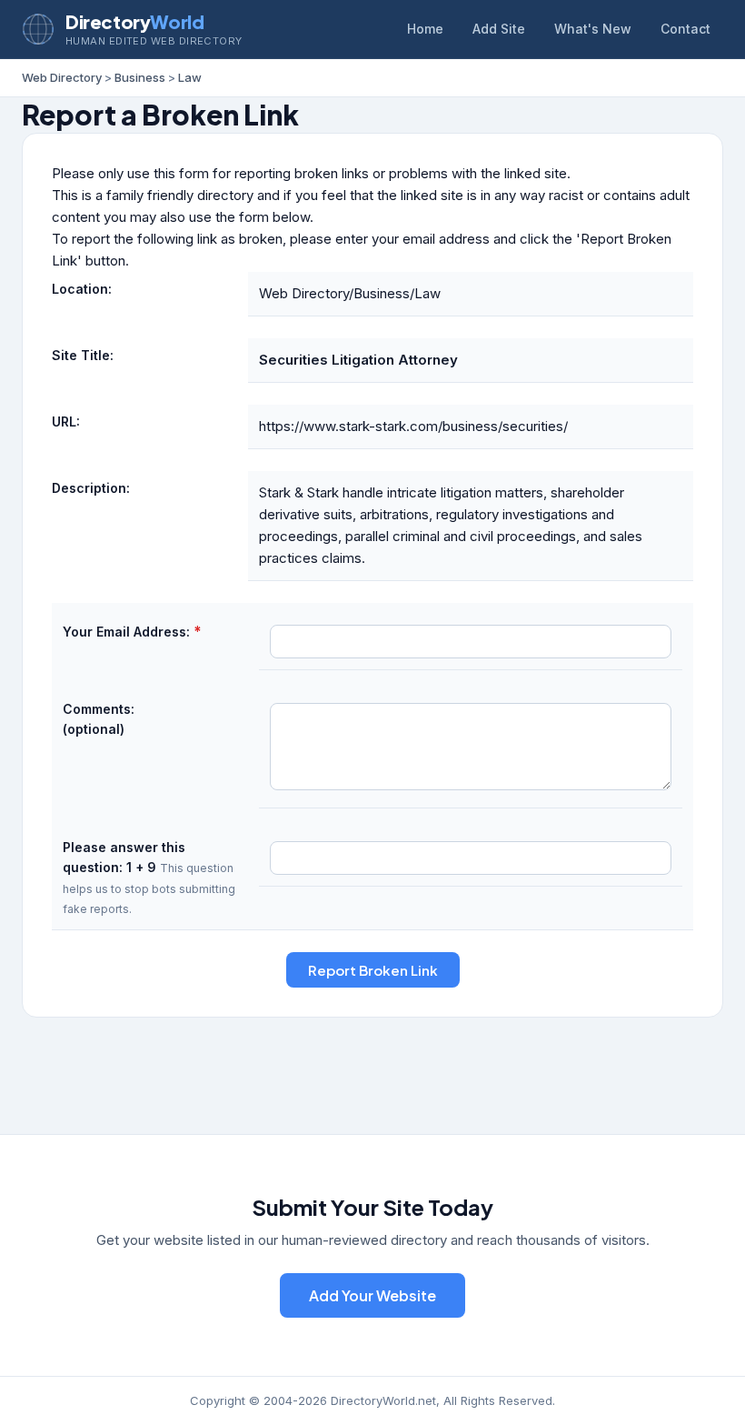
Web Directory (62, 77)
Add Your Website (372, 1295)
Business (139, 77)
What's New (592, 28)
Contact (685, 28)
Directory (134, 21)
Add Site (498, 28)
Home (425, 28)
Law (190, 77)
